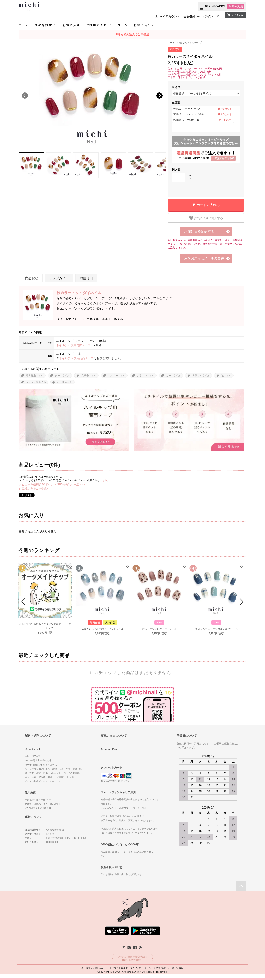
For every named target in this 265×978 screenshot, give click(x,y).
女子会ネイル (88, 375)
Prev (24, 601)
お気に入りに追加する (208, 218)
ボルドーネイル (116, 375)
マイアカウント (170, 16)
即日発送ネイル (34, 375)
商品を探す (44, 25)
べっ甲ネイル (64, 382)
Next (159, 95)
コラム (122, 25)
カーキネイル (173, 375)
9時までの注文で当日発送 (132, 34)
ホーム (24, 25)
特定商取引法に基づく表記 (170, 968)
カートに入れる (208, 204)
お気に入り (71, 25)
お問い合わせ (144, 25)
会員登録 (189, 16)
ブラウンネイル (145, 375)
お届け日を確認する (199, 231)
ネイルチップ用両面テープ (73, 345)
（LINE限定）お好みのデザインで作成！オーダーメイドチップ (45, 626)
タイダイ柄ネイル (36, 382)
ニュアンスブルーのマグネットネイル (102, 628)
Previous (25, 95)
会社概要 (85, 968)
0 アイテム (237, 15)
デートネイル (62, 375)
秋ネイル (226, 375)
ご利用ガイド (97, 25)
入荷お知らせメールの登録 (204, 258)
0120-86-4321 (215, 6)
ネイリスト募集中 (119, 968)
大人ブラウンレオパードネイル (159, 628)
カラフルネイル (201, 375)
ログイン (207, 16)
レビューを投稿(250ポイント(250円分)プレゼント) (52, 484)
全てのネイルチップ (190, 42)
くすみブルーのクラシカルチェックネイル (216, 628)
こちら (103, 480)
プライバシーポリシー (141, 968)
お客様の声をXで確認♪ (33, 488)
